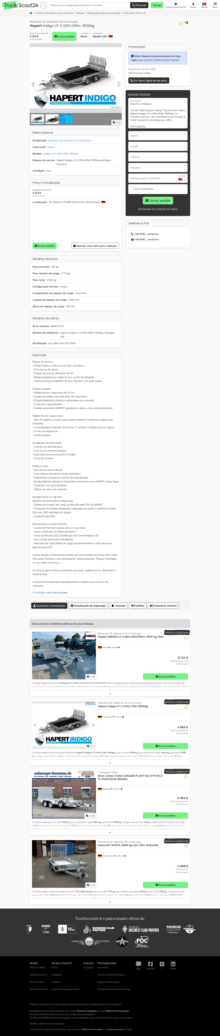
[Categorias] (43, 5)
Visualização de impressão (89, 605)
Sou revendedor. (144, 188)
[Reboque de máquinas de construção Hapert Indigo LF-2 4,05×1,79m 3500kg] (64, 725)
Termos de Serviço (115, 1029)
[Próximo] (118, 84)
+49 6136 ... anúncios (146, 233)
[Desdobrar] (110, 693)
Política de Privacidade (92, 1029)
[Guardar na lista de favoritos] (181, 23)
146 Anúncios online (139, 73)
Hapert (51, 147)
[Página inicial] (31, 13)
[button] (215, 5)
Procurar (140, 5)
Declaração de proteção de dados (157, 209)
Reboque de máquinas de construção (69, 140)
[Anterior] (33, 84)
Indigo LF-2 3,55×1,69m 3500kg (60, 153)
